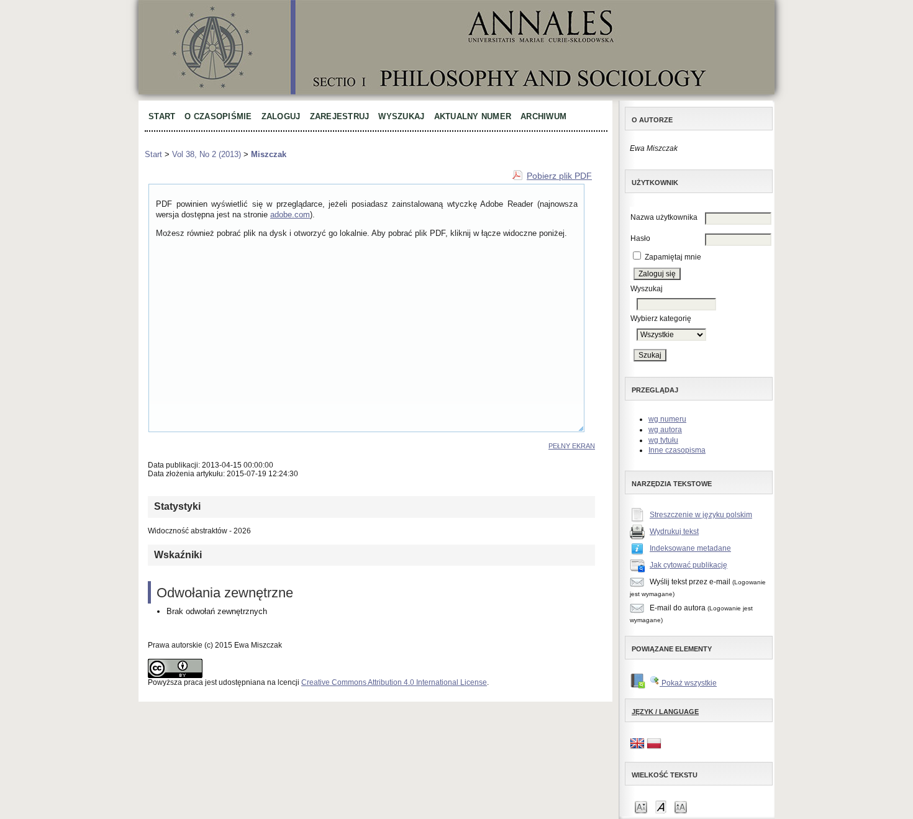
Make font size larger (681, 806)
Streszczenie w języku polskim (701, 514)
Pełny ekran (571, 446)
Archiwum (543, 116)
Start (161, 116)
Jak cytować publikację (688, 565)
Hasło (640, 238)
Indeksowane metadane (690, 548)
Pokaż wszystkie (688, 683)
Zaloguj (281, 116)
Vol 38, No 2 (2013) (206, 154)
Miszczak (268, 154)
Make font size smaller (641, 806)
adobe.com (290, 214)
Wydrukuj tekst (674, 531)
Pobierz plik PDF (559, 176)
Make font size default (661, 806)
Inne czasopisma (677, 450)
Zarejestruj (340, 116)
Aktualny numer (473, 116)
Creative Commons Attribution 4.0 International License (394, 682)
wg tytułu (663, 440)
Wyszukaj (401, 116)
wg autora (665, 429)
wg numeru (667, 419)
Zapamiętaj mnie (673, 257)
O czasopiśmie (218, 116)
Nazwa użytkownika (663, 217)
